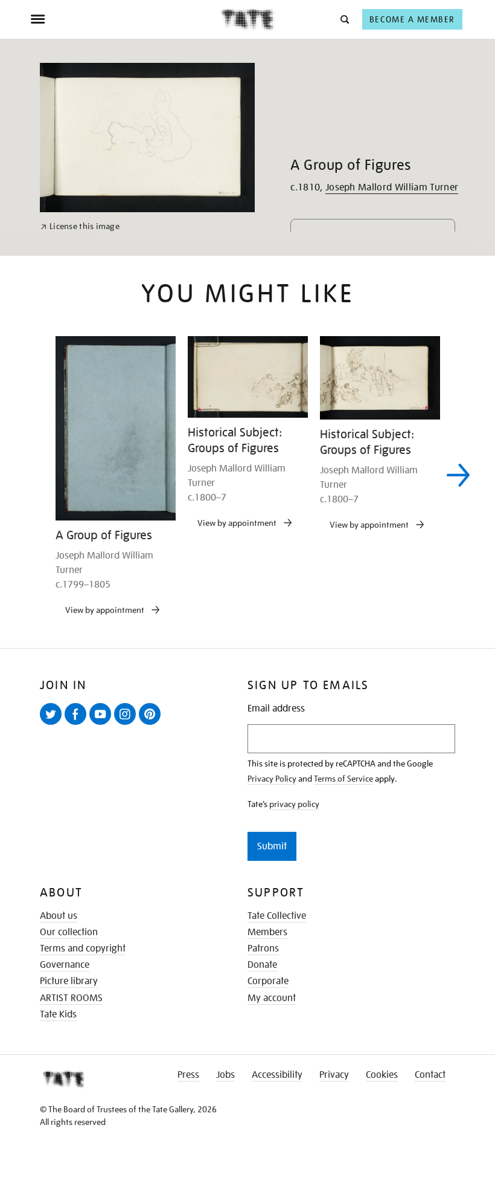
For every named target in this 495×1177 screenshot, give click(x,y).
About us (58, 916)
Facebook (77, 724)
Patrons (263, 948)
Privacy (334, 1075)
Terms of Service (343, 778)
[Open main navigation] (125, 19)
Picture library (69, 981)
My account (272, 998)
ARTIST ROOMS (71, 998)
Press (188, 1075)
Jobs (225, 1075)
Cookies (382, 1075)
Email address (276, 709)
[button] (344, 19)
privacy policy (294, 804)
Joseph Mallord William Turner (391, 187)
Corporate (268, 981)
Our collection (69, 932)
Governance (64, 965)
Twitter (53, 724)
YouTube (102, 724)
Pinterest (152, 724)
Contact (430, 1075)
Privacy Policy (272, 778)
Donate (262, 965)
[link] (80, 226)
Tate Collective (277, 916)
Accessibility (277, 1075)
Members (267, 932)
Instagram (127, 724)
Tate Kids (58, 1014)
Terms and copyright (83, 948)
